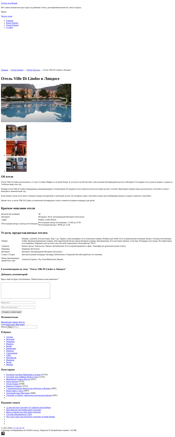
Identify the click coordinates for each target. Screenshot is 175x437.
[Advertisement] (78, 49)
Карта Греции (12, 23)
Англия (9, 337)
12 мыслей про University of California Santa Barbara (28, 407)
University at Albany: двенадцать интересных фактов (29, 395)
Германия (10, 341)
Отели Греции (12, 25)
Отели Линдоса (33, 70)
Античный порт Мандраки (13, 324)
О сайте (9, 27)
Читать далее (6, 16)
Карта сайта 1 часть (14, 391)
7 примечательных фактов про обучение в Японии (28, 388)
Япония (9, 365)
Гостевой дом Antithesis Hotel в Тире (22, 377)
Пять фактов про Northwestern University (23, 410)
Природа (10, 351)
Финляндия (11, 358)
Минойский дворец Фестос (13, 322)
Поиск (4, 327)
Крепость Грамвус (14, 386)
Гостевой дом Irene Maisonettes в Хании (23, 374)
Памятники (11, 348)
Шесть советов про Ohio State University (23, 412)
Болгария (10, 339)
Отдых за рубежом (9, 3)
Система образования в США (19, 414)
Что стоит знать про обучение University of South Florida (30, 417)
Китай (9, 346)
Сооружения (11, 353)
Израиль (9, 344)
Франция (10, 360)
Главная (9, 20)
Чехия (8, 362)
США (8, 355)
